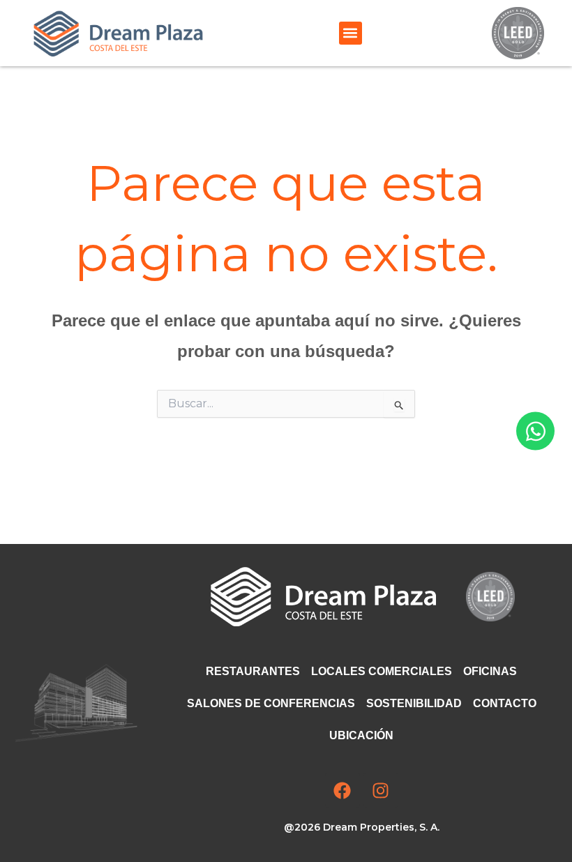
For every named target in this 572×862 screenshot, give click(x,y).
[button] (350, 33)
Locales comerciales (381, 671)
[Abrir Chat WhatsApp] (535, 431)
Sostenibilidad (414, 703)
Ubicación (361, 735)
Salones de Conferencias (271, 703)
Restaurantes (253, 671)
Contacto (504, 703)
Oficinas (490, 671)
